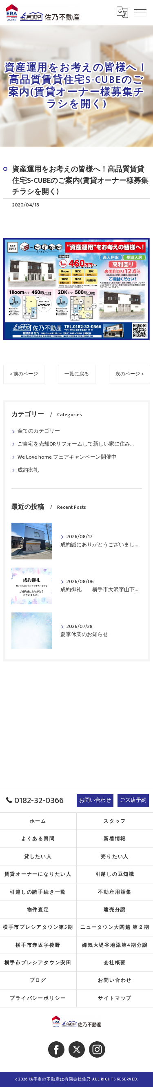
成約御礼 (28, 470)
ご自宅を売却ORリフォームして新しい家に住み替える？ (76, 444)
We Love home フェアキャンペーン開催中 (67, 457)
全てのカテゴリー (39, 431)
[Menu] (140, 12)
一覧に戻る (76, 374)
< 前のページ (24, 374)
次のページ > (129, 374)
